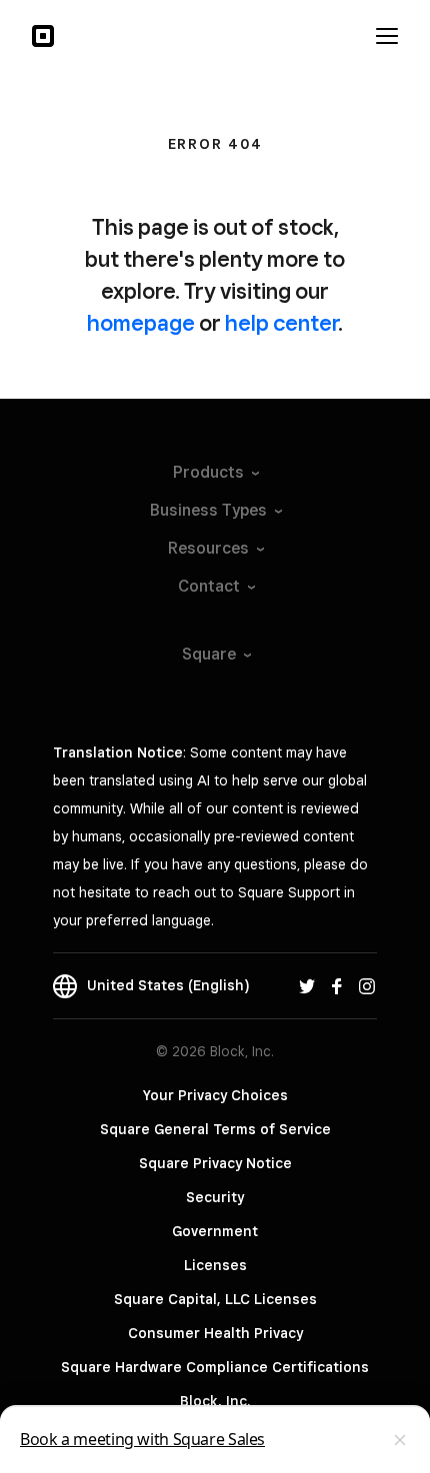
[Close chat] (400, 1440)
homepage (141, 323)
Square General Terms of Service (215, 1129)
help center (281, 323)
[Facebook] (337, 985)
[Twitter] (307, 985)
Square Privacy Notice (215, 1163)
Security (215, 1197)
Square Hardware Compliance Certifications (215, 1367)
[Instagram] (367, 985)
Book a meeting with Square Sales (142, 1439)
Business (208, 510)
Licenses (215, 1265)
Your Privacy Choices (215, 1095)
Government (215, 1231)
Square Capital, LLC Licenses (215, 1299)
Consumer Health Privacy (215, 1333)
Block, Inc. (215, 1401)
